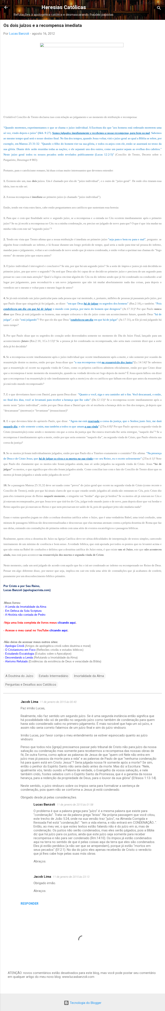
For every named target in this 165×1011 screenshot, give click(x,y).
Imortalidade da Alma (89, 676)
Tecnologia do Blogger (85, 1003)
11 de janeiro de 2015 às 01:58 (75, 804)
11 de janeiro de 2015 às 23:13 (71, 876)
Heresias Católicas (63, 7)
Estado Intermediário (53, 676)
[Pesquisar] (159, 8)
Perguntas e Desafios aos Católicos (30, 684)
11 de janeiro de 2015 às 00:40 (58, 702)
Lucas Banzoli (44, 804)
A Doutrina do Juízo (19, 676)
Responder (29, 903)
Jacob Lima (29, 702)
